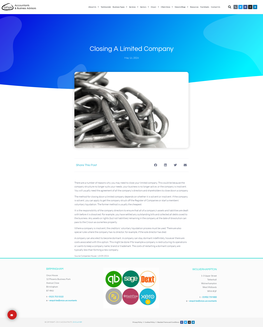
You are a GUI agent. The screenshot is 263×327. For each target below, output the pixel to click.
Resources (194, 7)
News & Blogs (180, 7)
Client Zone (165, 7)
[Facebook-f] (181, 322)
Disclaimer (77, 322)
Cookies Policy (150, 322)
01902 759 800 (209, 297)
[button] (230, 7)
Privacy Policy (137, 322)
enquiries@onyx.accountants (63, 300)
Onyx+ (153, 7)
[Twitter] (240, 7)
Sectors (143, 7)
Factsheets (204, 7)
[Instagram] (250, 7)
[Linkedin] (255, 7)
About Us (92, 7)
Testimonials (106, 7)
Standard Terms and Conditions (168, 322)
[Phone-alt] (235, 7)
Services (132, 7)
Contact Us (215, 7)
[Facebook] (245, 7)
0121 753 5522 (56, 296)
